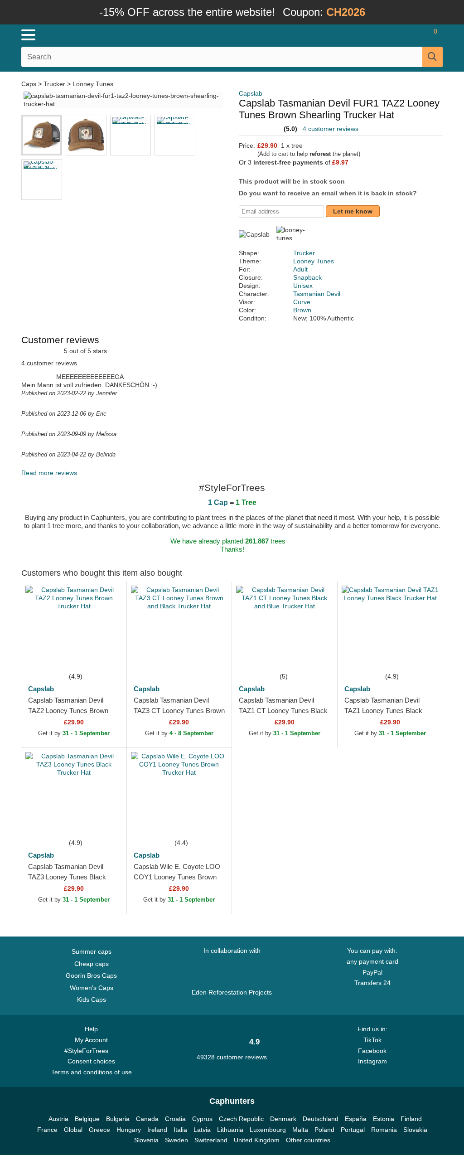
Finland (411, 1118)
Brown (302, 310)
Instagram (372, 1061)
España (356, 1118)
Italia (180, 1129)
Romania (384, 1129)
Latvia (202, 1129)
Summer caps (91, 951)
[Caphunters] (141, 34)
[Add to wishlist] (106, 657)
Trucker (54, 83)
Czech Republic (241, 1118)
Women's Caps (91, 987)
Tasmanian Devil (316, 293)
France (47, 1129)
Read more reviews (49, 472)
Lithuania (230, 1129)
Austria (58, 1118)
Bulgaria (118, 1118)
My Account (91, 1039)
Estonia (383, 1118)
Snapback (307, 277)
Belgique (87, 1118)
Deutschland (320, 1118)
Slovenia (146, 1140)
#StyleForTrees (88, 1050)
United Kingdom (257, 1140)
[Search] (432, 57)
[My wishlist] (407, 35)
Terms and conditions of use (91, 1072)
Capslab (250, 93)
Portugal (353, 1129)
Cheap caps (91, 963)
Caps (29, 83)
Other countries (308, 1140)
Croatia (175, 1118)
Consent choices (91, 1061)
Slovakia (415, 1129)
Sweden (176, 1140)
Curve (301, 302)
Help (91, 1029)
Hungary (128, 1129)
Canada (147, 1118)
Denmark (283, 1118)
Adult (300, 269)
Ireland (157, 1129)
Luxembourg (268, 1129)
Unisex (303, 285)
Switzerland (210, 1140)
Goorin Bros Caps (91, 975)
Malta (300, 1129)
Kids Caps (91, 999)
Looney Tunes (92, 83)
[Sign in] (382, 35)
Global (73, 1129)
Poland (324, 1129)
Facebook (372, 1050)
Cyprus (202, 1118)
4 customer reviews (330, 128)
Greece (99, 1129)
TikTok (372, 1039)
